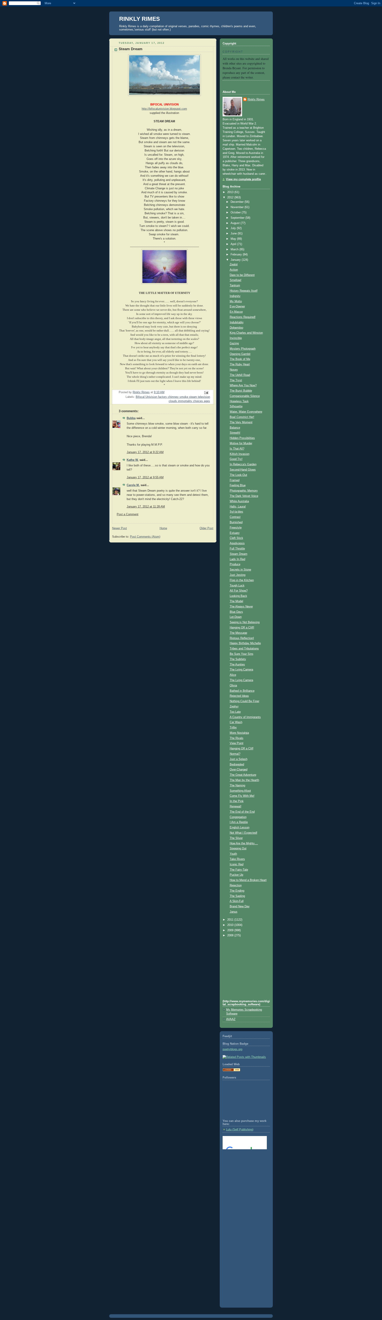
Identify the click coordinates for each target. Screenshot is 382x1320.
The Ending (237, 890)
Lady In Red (237, 559)
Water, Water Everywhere (246, 411)
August (236, 223)
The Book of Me (240, 359)
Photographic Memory (244, 490)
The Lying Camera (241, 669)
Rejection (236, 885)
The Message (238, 632)
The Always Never (241, 606)
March (235, 249)
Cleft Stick (236, 538)
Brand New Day (240, 906)
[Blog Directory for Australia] (231, 1070)
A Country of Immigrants (245, 717)
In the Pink (237, 801)
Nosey (234, 369)
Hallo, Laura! (238, 506)
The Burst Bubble (241, 390)
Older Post (206, 528)
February (237, 254)
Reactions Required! (243, 317)
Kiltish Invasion (239, 454)
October (236, 212)
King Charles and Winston (246, 332)
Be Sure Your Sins (241, 653)
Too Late (235, 711)
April (234, 244)
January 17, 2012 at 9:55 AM (145, 477)
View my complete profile (243, 179)
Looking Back (238, 596)
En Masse (236, 311)
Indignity (235, 296)
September (238, 217)
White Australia (239, 501)
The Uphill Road (240, 375)
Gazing (234, 343)
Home (163, 528)
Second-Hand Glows (243, 469)
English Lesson (239, 827)
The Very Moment (241, 422)
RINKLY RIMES (139, 18)
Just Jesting (237, 575)
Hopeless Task (239, 401)
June (234, 233)
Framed (234, 480)
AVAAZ (230, 1019)
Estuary (235, 533)
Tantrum (235, 285)
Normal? (235, 753)
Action (234, 269)
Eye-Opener (237, 306)
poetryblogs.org (232, 1049)
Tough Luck (237, 585)
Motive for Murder (241, 443)
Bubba (131, 418)
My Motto (236, 301)
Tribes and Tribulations (244, 648)
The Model (236, 601)
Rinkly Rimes (256, 99)
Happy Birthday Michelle (245, 643)
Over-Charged (238, 769)
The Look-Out (238, 475)
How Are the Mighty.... (244, 843)
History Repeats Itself (244, 290)
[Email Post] (206, 392)
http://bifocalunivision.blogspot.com (164, 108)
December (237, 201)
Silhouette (236, 406)
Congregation (238, 817)
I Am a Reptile (239, 822)
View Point (236, 743)
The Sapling (237, 896)
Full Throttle (237, 548)
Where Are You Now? (243, 385)
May (234, 238)
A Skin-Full (237, 901)
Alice (233, 674)
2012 (230, 197)
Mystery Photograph (243, 348)
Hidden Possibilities (242, 438)
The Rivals (236, 738)
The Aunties (237, 664)
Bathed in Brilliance (242, 690)
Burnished (236, 522)
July (234, 228)
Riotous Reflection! (242, 638)
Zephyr (234, 706)
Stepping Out (238, 848)
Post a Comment (127, 514)
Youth (233, 853)
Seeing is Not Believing (245, 622)
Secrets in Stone (240, 569)
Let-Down (236, 617)
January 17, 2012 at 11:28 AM (146, 506)
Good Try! (236, 459)
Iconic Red (236, 864)
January (236, 259)
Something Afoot (240, 790)
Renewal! (235, 806)
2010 (230, 925)
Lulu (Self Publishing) (239, 1129)
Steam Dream (238, 554)
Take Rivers (237, 859)
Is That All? (237, 448)
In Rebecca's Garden (243, 464)
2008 (230, 935)
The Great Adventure (243, 774)
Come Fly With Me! (242, 795)
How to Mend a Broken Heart (248, 880)
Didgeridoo (236, 327)
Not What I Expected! (243, 832)
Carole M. (133, 485)
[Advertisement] (242, 1170)
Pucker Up (236, 874)
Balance (235, 427)
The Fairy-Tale (239, 869)
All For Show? (239, 590)
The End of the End (242, 811)
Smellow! (235, 280)
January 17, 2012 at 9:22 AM (145, 452)
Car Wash (236, 722)
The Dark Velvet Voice (244, 496)
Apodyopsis (237, 543)
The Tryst (236, 380)
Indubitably (237, 322)
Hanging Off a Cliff (241, 748)
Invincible (236, 338)
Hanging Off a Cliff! (242, 627)
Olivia (233, 685)
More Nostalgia (239, 732)
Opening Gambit (240, 354)
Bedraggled (237, 764)
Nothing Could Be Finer (244, 701)
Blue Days (236, 611)
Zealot (234, 264)
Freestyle (236, 527)
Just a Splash (238, 759)
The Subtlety (238, 659)
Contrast (235, 517)
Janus (233, 911)
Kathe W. (133, 460)
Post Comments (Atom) (145, 536)
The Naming (237, 785)
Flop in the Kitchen (242, 580)
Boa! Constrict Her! (242, 417)
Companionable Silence (245, 396)
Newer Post (119, 528)
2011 (230, 919)
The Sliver (236, 838)
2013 (230, 192)
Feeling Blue (238, 485)
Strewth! (235, 432)
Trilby (233, 727)
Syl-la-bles (236, 511)
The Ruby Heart (240, 364)
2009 (230, 930)
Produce (235, 564)
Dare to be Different (242, 275)
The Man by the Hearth (244, 780)
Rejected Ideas (239, 695)
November (237, 207)
